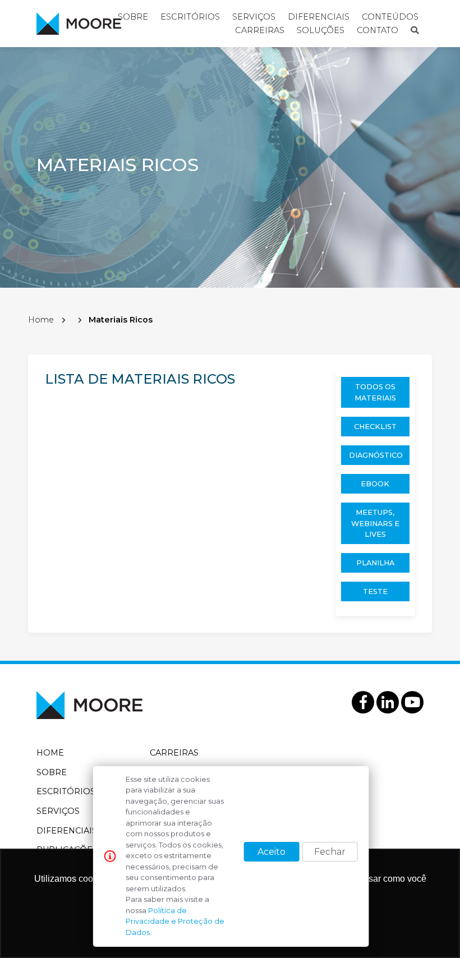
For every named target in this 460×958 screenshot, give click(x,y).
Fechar (330, 851)
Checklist (375, 426)
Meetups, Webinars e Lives (375, 523)
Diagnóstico (376, 455)
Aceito (271, 851)
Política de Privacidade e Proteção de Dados (175, 921)
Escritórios (65, 791)
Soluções (320, 30)
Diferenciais (66, 831)
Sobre (51, 772)
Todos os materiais (375, 392)
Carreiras (259, 30)
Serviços (58, 811)
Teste (375, 591)
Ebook (375, 484)
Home (41, 320)
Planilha (375, 563)
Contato (377, 30)
